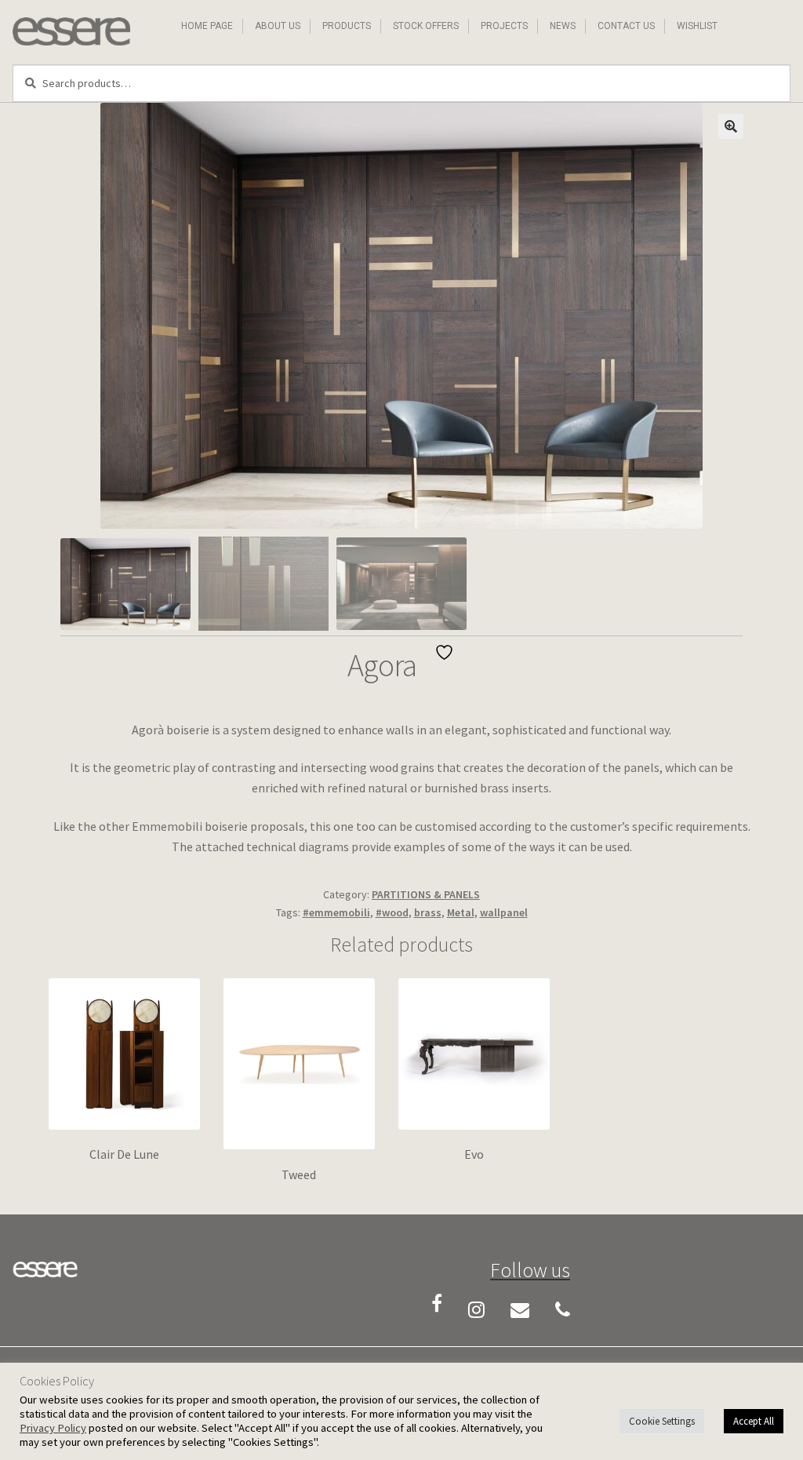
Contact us (626, 25)
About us (277, 25)
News (563, 25)
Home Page (207, 25)
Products (346, 25)
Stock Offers (426, 25)
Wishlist (697, 25)
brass (427, 912)
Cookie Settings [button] (662, 1421)
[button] (730, 126)
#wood (392, 912)
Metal (460, 912)
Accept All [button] (753, 1421)
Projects (504, 25)
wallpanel (504, 912)
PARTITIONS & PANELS (426, 894)
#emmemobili (336, 912)
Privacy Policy (53, 1428)
